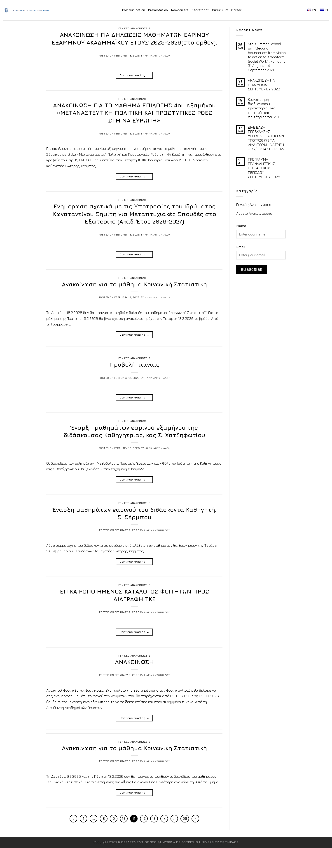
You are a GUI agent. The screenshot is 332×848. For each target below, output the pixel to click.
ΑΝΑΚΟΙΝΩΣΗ (134, 661)
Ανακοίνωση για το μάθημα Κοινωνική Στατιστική (134, 284)
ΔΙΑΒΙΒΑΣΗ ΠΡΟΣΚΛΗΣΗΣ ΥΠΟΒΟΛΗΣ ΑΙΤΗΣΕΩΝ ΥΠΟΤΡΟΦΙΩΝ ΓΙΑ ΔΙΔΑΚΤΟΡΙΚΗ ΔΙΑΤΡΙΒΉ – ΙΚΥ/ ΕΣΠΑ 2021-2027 (266, 138)
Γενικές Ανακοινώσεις (254, 205)
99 (184, 818)
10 (124, 818)
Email (240, 247)
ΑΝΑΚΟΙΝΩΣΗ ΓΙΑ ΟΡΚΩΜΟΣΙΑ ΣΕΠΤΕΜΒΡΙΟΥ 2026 (264, 84)
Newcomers (180, 10)
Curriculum (220, 10)
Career (236, 10)
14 (164, 818)
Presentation (158, 10)
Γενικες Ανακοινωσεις (134, 28)
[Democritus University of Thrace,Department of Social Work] (27, 10)
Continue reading (134, 75)
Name (241, 226)
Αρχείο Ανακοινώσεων (254, 213)
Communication (133, 10)
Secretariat (200, 10)
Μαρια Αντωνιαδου (157, 55)
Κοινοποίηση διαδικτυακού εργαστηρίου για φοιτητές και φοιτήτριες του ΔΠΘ (264, 108)
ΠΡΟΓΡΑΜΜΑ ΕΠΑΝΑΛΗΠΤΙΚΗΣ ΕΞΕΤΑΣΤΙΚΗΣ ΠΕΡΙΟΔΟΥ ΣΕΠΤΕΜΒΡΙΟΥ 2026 (264, 168)
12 (144, 818)
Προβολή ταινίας (134, 364)
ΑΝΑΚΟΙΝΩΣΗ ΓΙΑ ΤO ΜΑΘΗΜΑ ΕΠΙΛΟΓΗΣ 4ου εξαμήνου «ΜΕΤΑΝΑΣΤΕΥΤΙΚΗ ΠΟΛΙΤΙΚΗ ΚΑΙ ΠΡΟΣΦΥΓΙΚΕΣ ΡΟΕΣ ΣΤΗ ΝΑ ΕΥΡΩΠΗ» (134, 113)
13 (154, 818)
